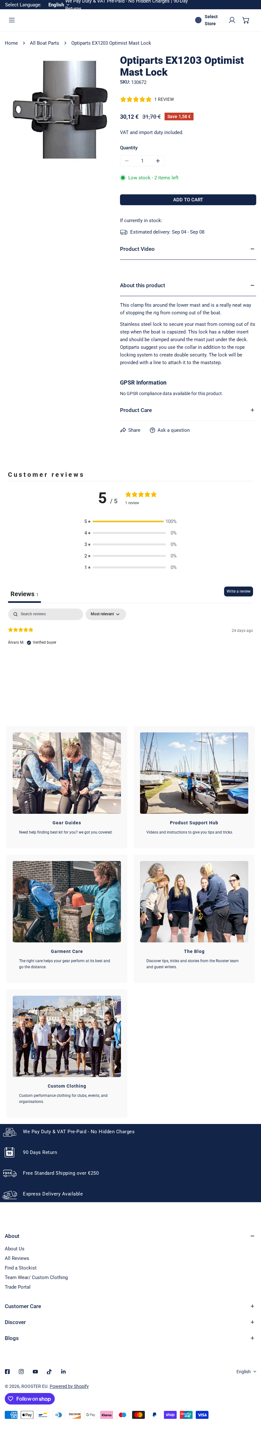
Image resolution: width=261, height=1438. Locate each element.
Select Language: (23, 5)
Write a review (238, 591)
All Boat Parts (44, 43)
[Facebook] (7, 1371)
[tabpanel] (130, 649)
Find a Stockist (21, 1268)
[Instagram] (21, 1371)
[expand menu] (12, 20)
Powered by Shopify (69, 1386)
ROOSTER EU (34, 1386)
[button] (246, 20)
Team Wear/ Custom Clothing (36, 1277)
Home (11, 43)
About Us (15, 1249)
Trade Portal (18, 1287)
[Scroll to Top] (249, 1404)
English (243, 1371)
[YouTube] (35, 1371)
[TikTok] (49, 1371)
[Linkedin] (63, 1371)
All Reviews (17, 1258)
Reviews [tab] (25, 594)
